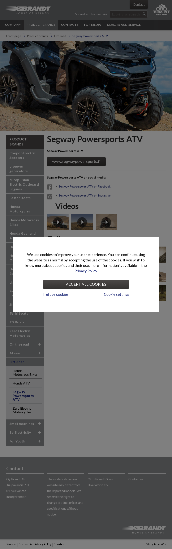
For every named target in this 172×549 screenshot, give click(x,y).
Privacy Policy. (86, 271)
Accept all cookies (86, 284)
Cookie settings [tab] (116, 294)
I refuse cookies (56, 294)
